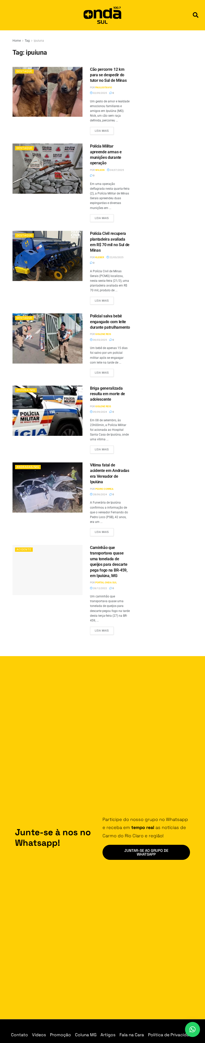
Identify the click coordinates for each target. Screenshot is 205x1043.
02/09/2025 (99, 93)
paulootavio (103, 87)
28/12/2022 (99, 588)
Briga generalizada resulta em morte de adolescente (107, 394)
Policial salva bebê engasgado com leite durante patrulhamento (110, 322)
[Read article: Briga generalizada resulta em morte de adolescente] (47, 411)
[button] (195, 15)
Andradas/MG (27, 467)
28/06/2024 (99, 494)
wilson (99, 170)
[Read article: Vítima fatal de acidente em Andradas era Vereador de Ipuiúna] (47, 487)
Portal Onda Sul (106, 582)
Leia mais (104, 129)
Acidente (23, 549)
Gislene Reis (103, 334)
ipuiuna (39, 40)
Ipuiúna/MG (25, 390)
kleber (99, 257)
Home (16, 40)
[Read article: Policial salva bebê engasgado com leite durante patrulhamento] (47, 338)
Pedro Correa (104, 489)
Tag (27, 40)
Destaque (24, 71)
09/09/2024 (99, 411)
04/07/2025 (117, 170)
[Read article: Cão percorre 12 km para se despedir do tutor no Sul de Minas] (47, 92)
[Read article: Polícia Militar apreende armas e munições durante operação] (47, 169)
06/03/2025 (99, 339)
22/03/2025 (116, 257)
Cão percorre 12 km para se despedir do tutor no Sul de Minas (108, 75)
